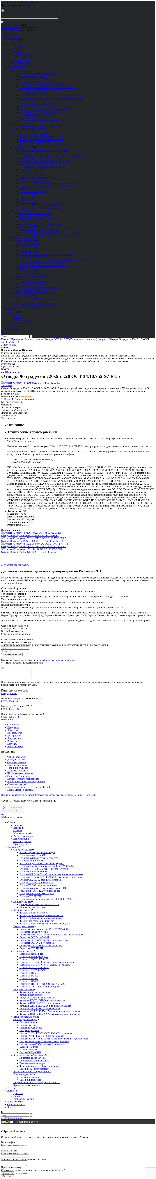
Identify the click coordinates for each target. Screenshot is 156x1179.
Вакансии (18, 49)
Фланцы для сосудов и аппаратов (37, 142)
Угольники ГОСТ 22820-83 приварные (40, 112)
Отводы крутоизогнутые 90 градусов (39, 79)
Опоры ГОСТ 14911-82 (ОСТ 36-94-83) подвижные (46, 254)
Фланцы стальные (22, 131)
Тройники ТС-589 (29, 197)
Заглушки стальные (23, 210)
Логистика (12, 312)
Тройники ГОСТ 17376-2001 (34, 180)
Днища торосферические (32, 128)
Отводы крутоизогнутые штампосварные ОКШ (44, 109)
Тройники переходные (31, 175)
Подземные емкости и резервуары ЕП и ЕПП (36, 303)
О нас (10, 43)
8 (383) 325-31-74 (10, 30)
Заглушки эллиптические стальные (38, 219)
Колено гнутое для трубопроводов (37, 73)
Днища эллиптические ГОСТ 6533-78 (39, 125)
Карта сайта (90, 795)
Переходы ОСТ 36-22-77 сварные (37, 164)
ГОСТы (11, 309)
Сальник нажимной (30, 298)
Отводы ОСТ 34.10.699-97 (33, 93)
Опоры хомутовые (29, 246)
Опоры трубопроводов (25, 240)
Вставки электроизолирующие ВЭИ (32, 293)
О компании (13, 724)
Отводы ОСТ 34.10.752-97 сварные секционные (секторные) (51, 95)
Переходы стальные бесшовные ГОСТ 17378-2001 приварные (52, 156)
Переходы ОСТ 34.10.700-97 (34, 158)
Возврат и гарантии (23, 320)
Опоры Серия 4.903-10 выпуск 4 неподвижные (44, 262)
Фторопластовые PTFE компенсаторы (39, 287)
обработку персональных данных (57, 660)
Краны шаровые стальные (27, 306)
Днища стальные (22, 123)
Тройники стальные (23, 172)
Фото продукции (22, 62)
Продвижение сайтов (26, 1122)
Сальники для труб (23, 295)
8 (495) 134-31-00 (10, 24)
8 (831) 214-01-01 (10, 27)
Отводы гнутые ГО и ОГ (32, 76)
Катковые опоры (28, 271)
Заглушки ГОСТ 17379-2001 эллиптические (42, 221)
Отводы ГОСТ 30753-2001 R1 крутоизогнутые (44, 90)
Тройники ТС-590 (29, 199)
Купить (8, 399)
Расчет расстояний (23, 57)
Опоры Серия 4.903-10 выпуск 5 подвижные (43, 265)
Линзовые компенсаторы (33, 279)
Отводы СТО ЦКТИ (30, 117)
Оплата (17, 317)
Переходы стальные (23, 147)
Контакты (12, 328)
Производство (20, 65)
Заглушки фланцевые (31, 216)
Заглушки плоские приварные (35, 213)
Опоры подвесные (29, 251)
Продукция (13, 68)
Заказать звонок (9, 35)
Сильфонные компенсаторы (34, 282)
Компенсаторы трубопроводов (29, 276)
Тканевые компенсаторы (32, 284)
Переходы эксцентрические (34, 153)
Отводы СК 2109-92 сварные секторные (40, 101)
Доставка (18, 314)
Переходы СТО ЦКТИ (31, 169)
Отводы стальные (22, 71)
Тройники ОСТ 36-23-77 (32, 191)
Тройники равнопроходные (34, 177)
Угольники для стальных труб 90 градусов (42, 84)
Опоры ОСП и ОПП (30, 273)
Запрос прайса (8, 344)
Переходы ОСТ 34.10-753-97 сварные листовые (44, 161)
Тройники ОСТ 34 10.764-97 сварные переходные (45, 186)
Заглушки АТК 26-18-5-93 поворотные (40, 230)
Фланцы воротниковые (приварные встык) (42, 136)
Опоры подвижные (30, 243)
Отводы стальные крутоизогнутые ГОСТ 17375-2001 (47, 87)
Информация (14, 735)
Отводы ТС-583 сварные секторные (38, 106)
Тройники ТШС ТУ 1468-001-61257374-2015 (43, 205)
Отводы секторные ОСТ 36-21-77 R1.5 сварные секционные (51, 98)
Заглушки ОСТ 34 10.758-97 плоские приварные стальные (50, 232)
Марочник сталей (22, 54)
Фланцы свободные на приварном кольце (41, 139)
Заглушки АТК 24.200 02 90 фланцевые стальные (45, 227)
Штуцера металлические (26, 238)
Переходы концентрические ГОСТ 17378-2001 (44, 150)
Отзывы (17, 52)
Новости (17, 46)
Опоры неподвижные (31, 249)
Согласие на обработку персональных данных (59, 795)
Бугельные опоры (29, 268)
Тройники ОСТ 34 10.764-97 (34, 188)
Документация (21, 60)
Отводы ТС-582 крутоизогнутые (36, 104)
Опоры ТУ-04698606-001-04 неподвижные (42, 257)
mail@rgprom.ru (9, 33)
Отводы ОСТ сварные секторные (37, 115)
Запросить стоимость (26, 399)
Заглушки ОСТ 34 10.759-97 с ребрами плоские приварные (50, 235)
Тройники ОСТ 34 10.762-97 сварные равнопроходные (48, 183)
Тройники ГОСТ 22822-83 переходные (40, 208)
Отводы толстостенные (32, 82)
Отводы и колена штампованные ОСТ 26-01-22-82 (46, 120)
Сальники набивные (30, 301)
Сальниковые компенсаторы (34, 290)
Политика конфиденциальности (18, 795)
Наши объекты (15, 323)
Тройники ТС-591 (29, 202)
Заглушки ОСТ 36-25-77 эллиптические (40, 224)
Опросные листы (16, 325)
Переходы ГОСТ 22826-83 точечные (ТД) (41, 167)
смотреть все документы (16, 565)
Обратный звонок (13, 38)
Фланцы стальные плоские (33, 134)
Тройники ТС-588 (29, 194)
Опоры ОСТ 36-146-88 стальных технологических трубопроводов (54, 260)
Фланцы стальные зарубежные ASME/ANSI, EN (45, 145)
